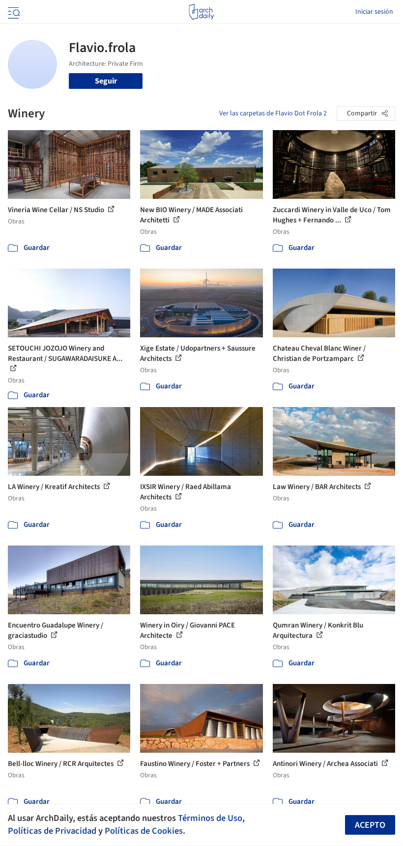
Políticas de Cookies (144, 830)
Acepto (370, 825)
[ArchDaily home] (201, 12)
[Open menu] (13, 12)
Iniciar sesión (374, 11)
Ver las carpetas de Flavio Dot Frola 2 (273, 113)
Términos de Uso (210, 818)
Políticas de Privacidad (52, 830)
